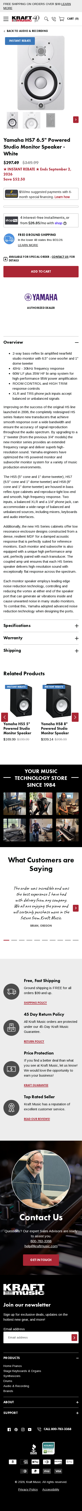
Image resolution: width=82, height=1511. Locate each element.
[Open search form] (46, 19)
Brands (8, 1391)
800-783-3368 (41, 1241)
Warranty (13, 638)
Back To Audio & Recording (27, 31)
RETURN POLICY (34, 1041)
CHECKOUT (56, 762)
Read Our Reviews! (37, 1119)
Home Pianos (12, 1366)
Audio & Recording (16, 1386)
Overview (13, 342)
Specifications (17, 626)
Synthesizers (11, 1376)
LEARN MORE (28, 245)
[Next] (75, 717)
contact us (60, 257)
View (27, 710)
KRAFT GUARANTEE (36, 1085)
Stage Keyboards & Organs (22, 1371)
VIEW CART (26, 762)
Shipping (12, 650)
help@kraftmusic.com (41, 1246)
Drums (7, 1381)
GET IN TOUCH (40, 1260)
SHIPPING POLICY (35, 1003)
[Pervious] (4, 717)
